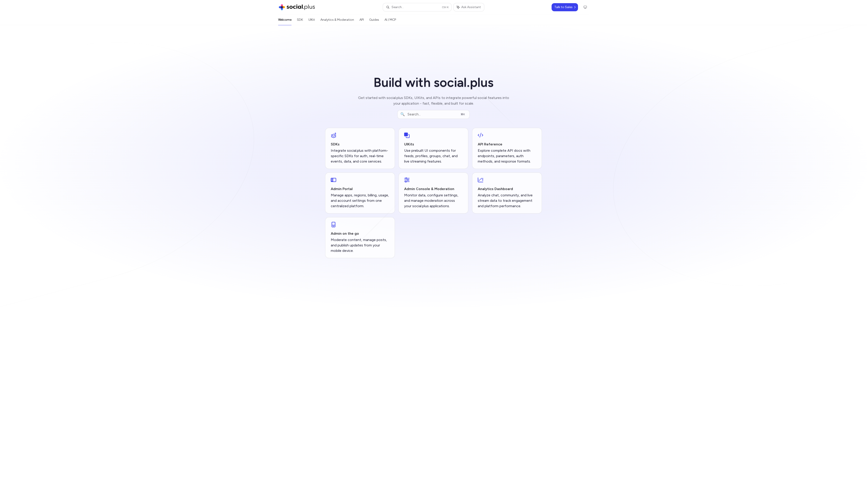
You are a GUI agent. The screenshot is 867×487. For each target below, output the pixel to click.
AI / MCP (390, 20)
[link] (360, 148)
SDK (300, 20)
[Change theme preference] (585, 7)
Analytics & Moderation (337, 20)
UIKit (311, 20)
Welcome (284, 20)
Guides (374, 20)
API (361, 20)
